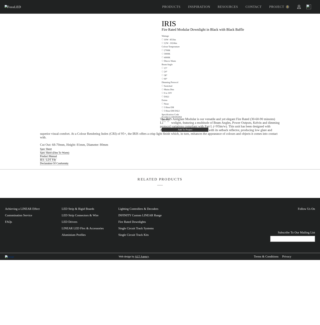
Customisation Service (18, 215)
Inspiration (199, 7)
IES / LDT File (48, 159)
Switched (168, 86)
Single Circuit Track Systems (136, 228)
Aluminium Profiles (74, 234)
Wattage (165, 36)
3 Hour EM (169, 107)
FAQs (8, 221)
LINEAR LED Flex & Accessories (83, 228)
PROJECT (276, 7)
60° (165, 79)
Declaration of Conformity (54, 163)
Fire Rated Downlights (132, 221)
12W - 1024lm (170, 43)
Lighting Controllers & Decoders (138, 208)
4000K (167, 57)
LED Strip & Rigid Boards (78, 208)
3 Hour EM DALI (172, 111)
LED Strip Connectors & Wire (80, 215)
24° (165, 72)
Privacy (286, 256)
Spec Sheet (46, 149)
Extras (164, 100)
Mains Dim (169, 89)
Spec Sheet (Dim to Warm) (54, 152)
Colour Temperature (171, 47)
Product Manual (48, 156)
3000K (167, 54)
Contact (254, 7)
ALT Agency (142, 256)
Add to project (185, 129)
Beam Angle (167, 64)
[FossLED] (13, 7)
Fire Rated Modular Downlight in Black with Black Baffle (203, 29)
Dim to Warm (170, 61)
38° (165, 75)
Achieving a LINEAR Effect (22, 208)
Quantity (166, 119)
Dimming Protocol (170, 82)
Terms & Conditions (266, 256)
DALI (166, 97)
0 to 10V (168, 93)
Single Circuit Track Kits (133, 234)
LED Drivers (69, 221)
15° (165, 68)
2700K (167, 50)
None (166, 104)
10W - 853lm (170, 40)
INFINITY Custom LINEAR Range (140, 215)
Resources (228, 7)
